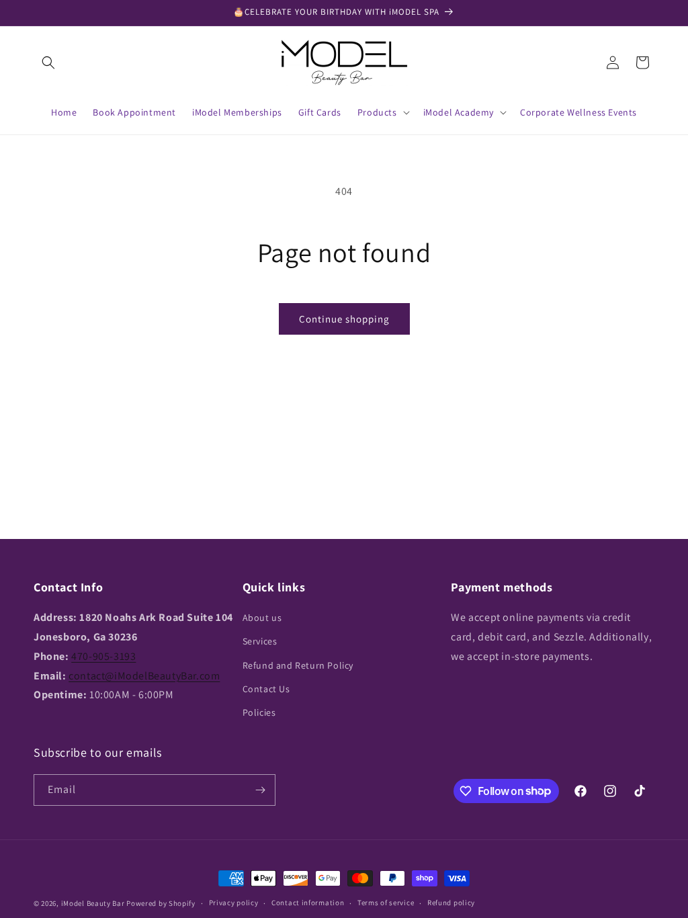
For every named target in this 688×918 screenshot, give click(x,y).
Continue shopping (344, 318)
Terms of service (385, 902)
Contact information (307, 902)
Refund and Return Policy (298, 665)
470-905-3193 (103, 656)
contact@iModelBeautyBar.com (144, 676)
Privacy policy (234, 902)
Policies (259, 712)
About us (262, 618)
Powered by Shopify (161, 903)
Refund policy (451, 902)
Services (260, 641)
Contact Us (266, 689)
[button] (48, 62)
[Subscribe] (260, 790)
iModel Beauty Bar (93, 903)
